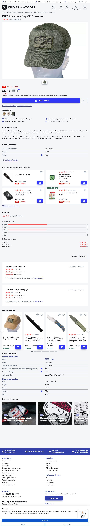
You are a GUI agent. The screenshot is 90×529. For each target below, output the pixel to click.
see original (39, 278)
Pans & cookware (8, 473)
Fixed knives (6, 463)
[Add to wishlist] (84, 100)
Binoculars (5, 482)
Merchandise (28, 12)
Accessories (20, 12)
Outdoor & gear (7, 475)
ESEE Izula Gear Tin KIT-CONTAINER (24, 194)
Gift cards (49, 480)
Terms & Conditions (52, 470)
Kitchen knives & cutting (10, 470)
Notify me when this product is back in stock (17, 106)
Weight (4, 155)
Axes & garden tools (9, 478)
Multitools (5, 465)
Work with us (50, 485)
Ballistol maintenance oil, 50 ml (68, 194)
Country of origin (8, 372)
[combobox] (83, 256)
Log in (61, 9)
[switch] (83, 516)
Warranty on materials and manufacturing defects (20, 369)
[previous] (5, 330)
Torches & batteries (8, 480)
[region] (45, 53)
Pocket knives (11, 12)
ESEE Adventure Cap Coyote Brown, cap (11, 338)
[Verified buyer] (25, 266)
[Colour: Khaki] (8, 114)
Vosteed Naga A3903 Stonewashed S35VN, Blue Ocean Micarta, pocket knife (55, 339)
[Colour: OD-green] (12, 114)
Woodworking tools (8, 485)
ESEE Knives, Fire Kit (22, 175)
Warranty (49, 463)
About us (49, 478)
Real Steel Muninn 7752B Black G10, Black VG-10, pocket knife (33, 339)
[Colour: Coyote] (4, 114)
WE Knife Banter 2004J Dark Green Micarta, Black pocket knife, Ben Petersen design (77, 339)
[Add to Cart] (40, 182)
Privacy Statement (52, 468)
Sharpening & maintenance (11, 468)
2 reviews (17, 19)
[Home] (18, 6)
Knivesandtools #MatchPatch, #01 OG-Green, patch (67, 176)
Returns (48, 465)
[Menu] (86, 510)
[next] (84, 330)
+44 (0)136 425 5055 (10, 494)
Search (67, 9)
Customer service (51, 461)
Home (3, 12)
